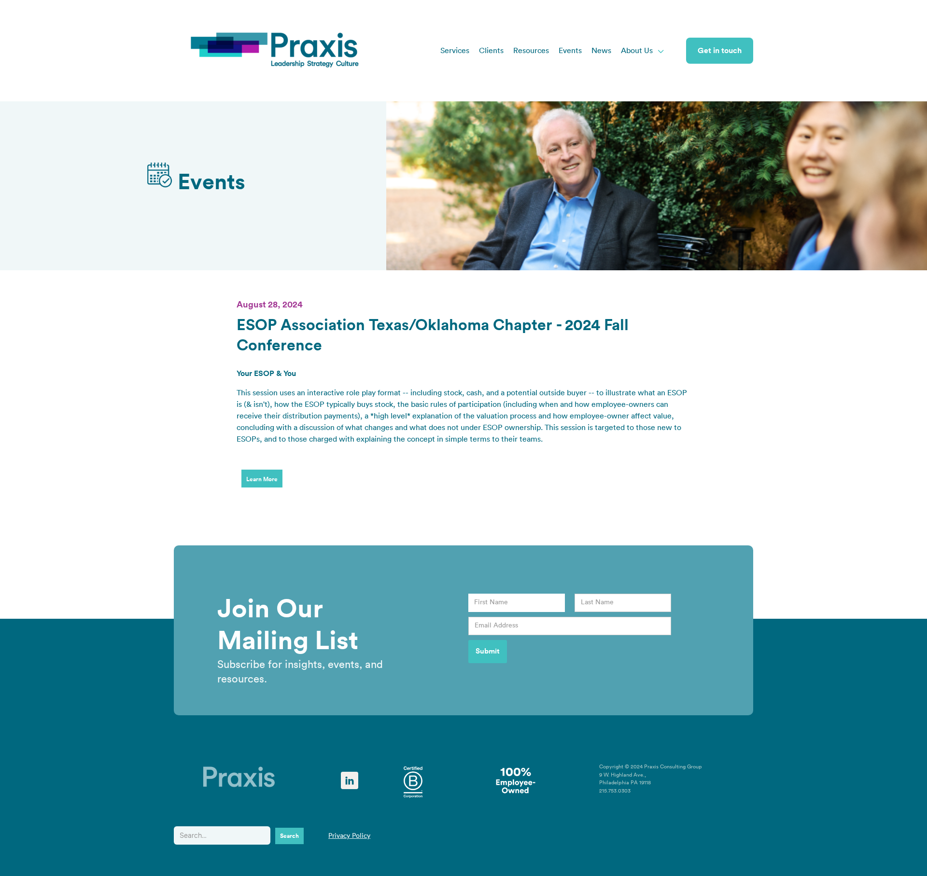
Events (570, 51)
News (601, 51)
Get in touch (720, 51)
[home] (275, 50)
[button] (643, 50)
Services (454, 51)
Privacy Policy (349, 836)
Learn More (262, 479)
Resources (531, 51)
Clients (491, 51)
